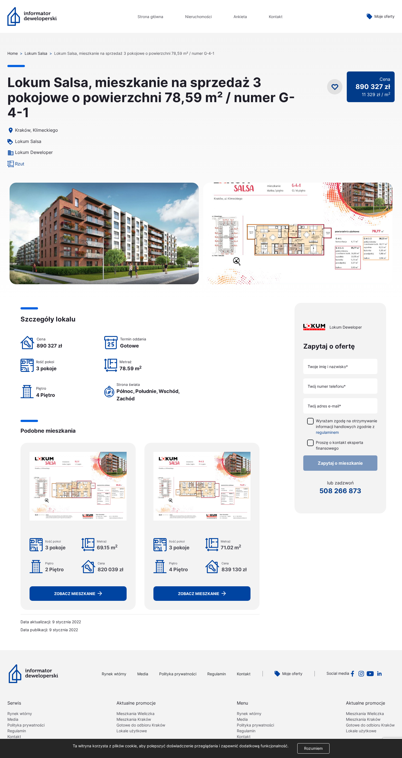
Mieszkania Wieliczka (135, 713)
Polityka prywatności (177, 673)
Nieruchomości (198, 16)
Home (12, 53)
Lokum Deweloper (34, 152)
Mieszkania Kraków (133, 719)
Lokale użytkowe (131, 730)
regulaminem (327, 432)
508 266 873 (340, 491)
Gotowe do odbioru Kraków (140, 725)
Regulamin (216, 673)
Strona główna (150, 16)
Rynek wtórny (114, 673)
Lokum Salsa (36, 53)
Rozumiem (313, 748)
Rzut (19, 163)
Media (142, 673)
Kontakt (275, 16)
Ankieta (240, 16)
